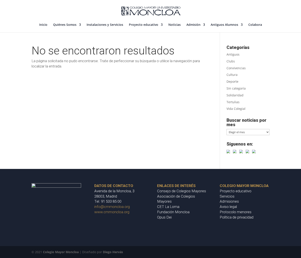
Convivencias (236, 68)
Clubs (231, 61)
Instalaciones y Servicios (105, 25)
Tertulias (233, 102)
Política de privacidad (236, 217)
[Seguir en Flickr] (254, 152)
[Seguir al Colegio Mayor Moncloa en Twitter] (235, 152)
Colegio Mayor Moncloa (61, 252)
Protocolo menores (235, 212)
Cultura (232, 75)
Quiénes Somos (64, 25)
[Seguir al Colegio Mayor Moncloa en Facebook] (229, 152)
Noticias (174, 25)
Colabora (255, 25)
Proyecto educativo (143, 25)
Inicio (43, 25)
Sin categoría (236, 88)
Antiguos (233, 54)
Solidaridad (235, 95)
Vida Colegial (236, 109)
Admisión (193, 25)
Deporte (232, 81)
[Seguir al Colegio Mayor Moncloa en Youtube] (242, 152)
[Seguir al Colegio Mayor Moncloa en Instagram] (248, 152)
